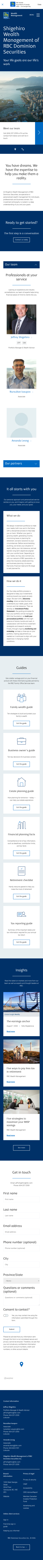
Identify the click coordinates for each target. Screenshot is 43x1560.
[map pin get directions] (21, 1364)
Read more (11, 1032)
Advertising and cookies (29, 1507)
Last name (10, 1209)
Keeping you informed (11, 1531)
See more (21, 1148)
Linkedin (6, 1418)
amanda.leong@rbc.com (12, 1446)
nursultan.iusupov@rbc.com (13, 1429)
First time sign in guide (9, 1525)
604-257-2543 (14, 1432)
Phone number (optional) (19, 1242)
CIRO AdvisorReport (30, 1492)
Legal (25, 1484)
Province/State (13, 1275)
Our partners (13, 463)
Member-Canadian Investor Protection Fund (30, 1498)
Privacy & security (29, 1480)
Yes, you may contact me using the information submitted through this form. (24, 1317)
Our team (11, 264)
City (5, 1258)
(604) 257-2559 (12, 133)
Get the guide (21, 723)
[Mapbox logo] (8, 1378)
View (39, 4)
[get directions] (21, 1364)
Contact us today (21, 240)
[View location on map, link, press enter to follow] (21, 1367)
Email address (12, 1226)
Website (6, 1496)
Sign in (5, 1520)
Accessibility (27, 1488)
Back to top (20, 1547)
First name (10, 1193)
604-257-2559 (14, 1415)
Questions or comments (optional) (19, 1290)
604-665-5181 (14, 1448)
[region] (21, 1367)
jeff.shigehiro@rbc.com (11, 1413)
